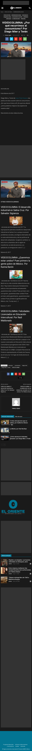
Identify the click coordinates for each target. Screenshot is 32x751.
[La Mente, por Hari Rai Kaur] (5, 431)
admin (10, 563)
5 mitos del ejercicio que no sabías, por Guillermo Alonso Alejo (19, 422)
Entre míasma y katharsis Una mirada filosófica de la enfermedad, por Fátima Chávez (20, 570)
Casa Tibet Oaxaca (22, 98)
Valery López (8, 35)
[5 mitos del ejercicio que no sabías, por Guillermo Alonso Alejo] (5, 423)
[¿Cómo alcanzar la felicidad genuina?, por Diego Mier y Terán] (5, 438)
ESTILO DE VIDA (7, 15)
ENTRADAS (26, 16)
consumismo (17, 365)
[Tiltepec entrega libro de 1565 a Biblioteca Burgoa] (4, 580)
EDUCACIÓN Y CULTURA (17, 16)
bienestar (10, 365)
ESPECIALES (8, 18)
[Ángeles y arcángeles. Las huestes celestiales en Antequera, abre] (4, 562)
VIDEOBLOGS (25, 15)
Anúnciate (23, 746)
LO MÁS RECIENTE (16, 18)
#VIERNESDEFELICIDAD (16, 15)
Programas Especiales (8, 744)
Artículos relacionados (7, 416)
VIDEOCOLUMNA (15, 367)
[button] (29, 8)
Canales (17, 746)
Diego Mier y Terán (7, 16)
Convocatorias (10, 746)
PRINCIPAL (23, 18)
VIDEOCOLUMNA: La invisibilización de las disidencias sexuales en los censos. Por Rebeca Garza (23, 389)
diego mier (24, 365)
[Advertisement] (16, 3)
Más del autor (18, 416)
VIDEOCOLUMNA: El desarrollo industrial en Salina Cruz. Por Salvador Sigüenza (16, 210)
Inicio (2, 12)
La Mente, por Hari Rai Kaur (18, 429)
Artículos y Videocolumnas (21, 744)
